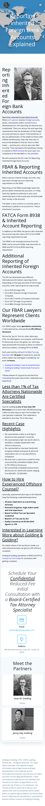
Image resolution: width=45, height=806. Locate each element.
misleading (6, 378)
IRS (22, 158)
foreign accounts (33, 120)
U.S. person (13, 120)
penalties (34, 153)
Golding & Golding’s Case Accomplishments (22, 365)
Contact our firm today (11, 558)
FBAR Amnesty (18, 151)
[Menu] (40, 5)
